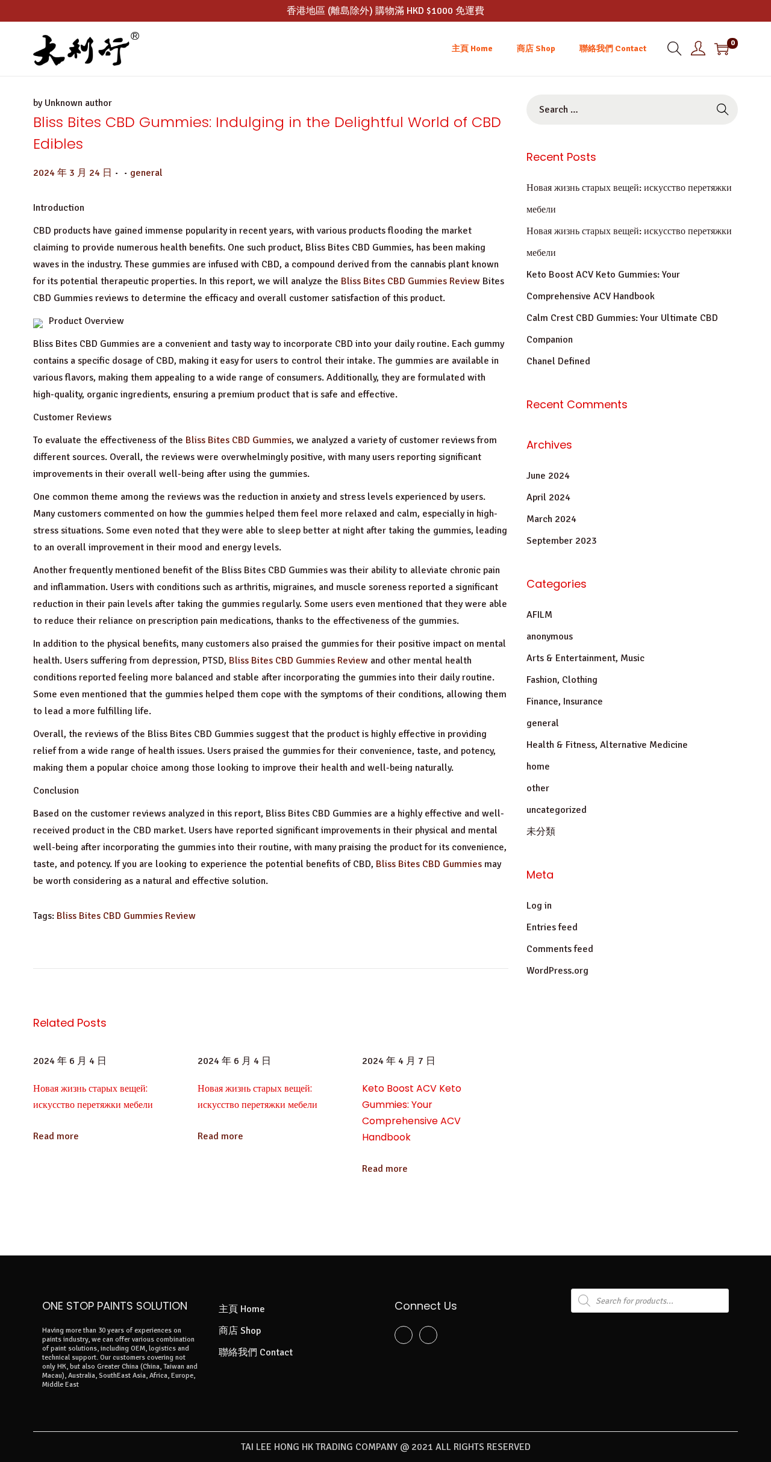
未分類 (540, 832)
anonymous (549, 636)
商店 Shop (240, 1331)
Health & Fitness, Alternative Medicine (607, 745)
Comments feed (559, 949)
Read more (56, 1136)
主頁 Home (242, 1309)
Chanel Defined (558, 361)
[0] (721, 49)
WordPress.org (557, 971)
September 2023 (561, 541)
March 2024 (551, 519)
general (146, 173)
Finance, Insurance (564, 701)
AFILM (539, 615)
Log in (539, 906)
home (538, 767)
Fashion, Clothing (562, 680)
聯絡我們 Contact (256, 1352)
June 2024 (548, 476)
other (537, 788)
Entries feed (552, 927)
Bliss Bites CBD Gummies (239, 440)
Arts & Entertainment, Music (585, 658)
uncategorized (556, 810)
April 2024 (548, 497)
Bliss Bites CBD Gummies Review (410, 281)
